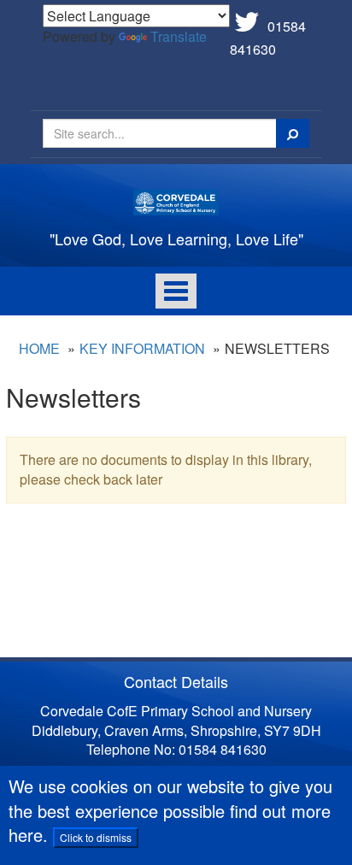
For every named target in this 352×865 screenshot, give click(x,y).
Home (39, 348)
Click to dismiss (96, 837)
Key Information (142, 348)
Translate (178, 36)
